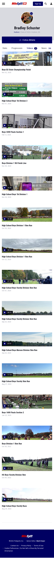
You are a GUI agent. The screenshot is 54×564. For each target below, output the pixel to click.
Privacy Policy (26, 546)
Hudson (16, 32)
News (46, 48)
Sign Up (38, 4)
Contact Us (15, 546)
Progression (16, 48)
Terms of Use (38, 546)
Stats (5, 48)
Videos (31, 48)
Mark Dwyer (40, 541)
